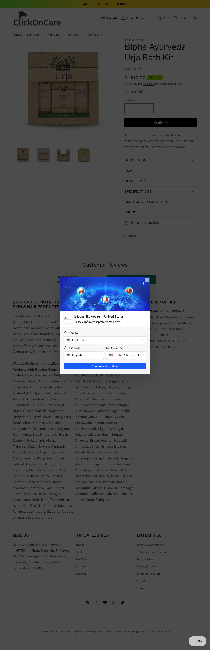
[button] (105, 340)
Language (75, 347)
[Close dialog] (147, 280)
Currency (116, 347)
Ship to (73, 332)
